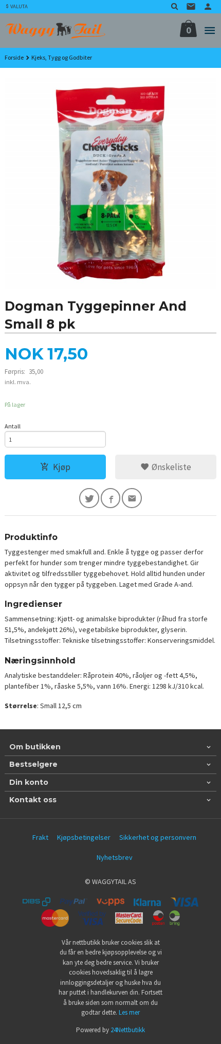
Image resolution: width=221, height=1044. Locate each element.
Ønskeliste (170, 467)
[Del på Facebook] (111, 498)
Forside (14, 57)
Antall (13, 426)
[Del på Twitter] (89, 498)
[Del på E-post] (132, 498)
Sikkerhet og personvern (157, 837)
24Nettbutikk (127, 1029)
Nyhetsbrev (115, 857)
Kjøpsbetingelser (83, 837)
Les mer (129, 1012)
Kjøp (61, 467)
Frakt (40, 837)
